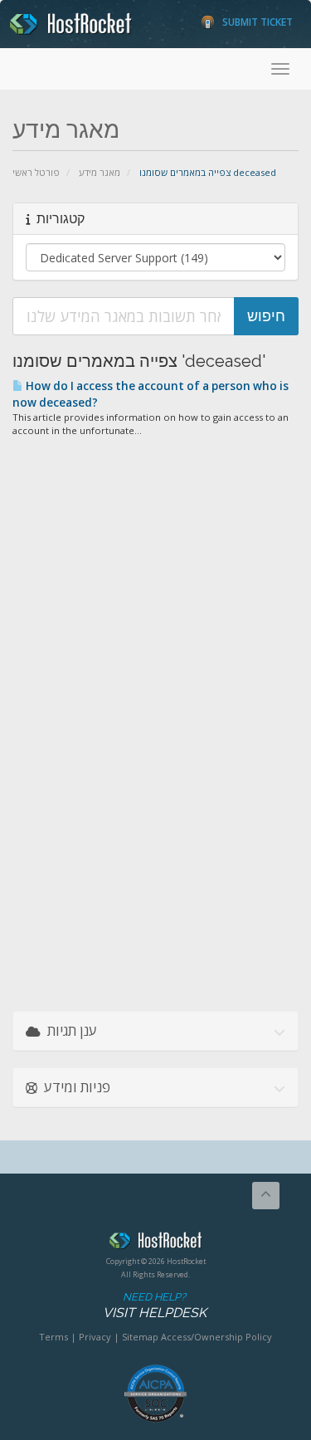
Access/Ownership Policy (216, 1336)
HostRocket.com (155, 1243)
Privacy (95, 1336)
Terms (53, 1336)
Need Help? (155, 1305)
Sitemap (140, 1336)
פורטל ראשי (36, 172)
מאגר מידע (99, 172)
